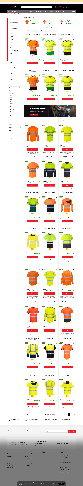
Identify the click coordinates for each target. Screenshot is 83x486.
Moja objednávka (27, 465)
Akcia (15, 95)
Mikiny (12, 36)
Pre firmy (24, 3)
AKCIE (11, 76)
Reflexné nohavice (13, 37)
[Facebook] (64, 443)
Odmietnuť (54, 483)
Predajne (8, 3)
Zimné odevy (11, 23)
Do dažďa (12, 39)
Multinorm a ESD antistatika (14, 22)
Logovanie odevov (10, 465)
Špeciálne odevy (12, 53)
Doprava (8, 460)
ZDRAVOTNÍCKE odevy (63, 467)
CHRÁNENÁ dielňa (10, 467)
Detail (32, 63)
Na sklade (15, 93)
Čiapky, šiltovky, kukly (13, 56)
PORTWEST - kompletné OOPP (65, 469)
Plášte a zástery (12, 54)
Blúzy (11, 42)
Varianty (15, 101)
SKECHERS (61, 460)
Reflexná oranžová (32, 55)
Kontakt (13, 3)
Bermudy (12, 33)
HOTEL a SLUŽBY (13, 65)
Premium (15, 103)
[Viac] (73, 11)
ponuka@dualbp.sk (41, 441)
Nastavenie (48, 483)
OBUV (11, 62)
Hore (28, 414)
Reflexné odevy (12, 25)
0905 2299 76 (58, 6)
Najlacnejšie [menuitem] (34, 30)
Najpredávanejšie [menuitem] (47, 30)
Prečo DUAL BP (9, 456)
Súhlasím (62, 483)
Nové (15, 99)
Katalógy (28, 3)
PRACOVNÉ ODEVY (14, 19)
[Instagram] (67, 443)
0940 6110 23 (40, 445)
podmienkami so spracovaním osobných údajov (60, 433)
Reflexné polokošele (16, 31)
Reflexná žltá (50, 55)
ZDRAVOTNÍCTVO (13, 68)
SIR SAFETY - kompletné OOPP (65, 472)
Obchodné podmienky (28, 461)
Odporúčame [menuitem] (27, 30)
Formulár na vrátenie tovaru (29, 460)
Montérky (11, 21)
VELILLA (15, 115)
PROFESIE (12, 73)
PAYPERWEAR (15, 109)
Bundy (12, 26)
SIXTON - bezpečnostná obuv (64, 464)
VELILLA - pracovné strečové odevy (65, 462)
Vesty (11, 35)
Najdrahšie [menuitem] (40, 30)
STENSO (15, 113)
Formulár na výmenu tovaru (29, 458)
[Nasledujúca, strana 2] (71, 414)
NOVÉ (11, 16)
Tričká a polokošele (14, 28)
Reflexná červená (31, 322)
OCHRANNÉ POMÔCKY (14, 70)
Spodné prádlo (12, 59)
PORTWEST (15, 111)
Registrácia (73, 3)
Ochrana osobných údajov (29, 463)
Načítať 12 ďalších (50, 414)
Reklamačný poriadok (28, 456)
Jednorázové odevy (12, 57)
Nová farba (15, 97)
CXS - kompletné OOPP (63, 457)
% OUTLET (12, 79)
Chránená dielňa (18, 3)
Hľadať (50, 7)
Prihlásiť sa (71, 431)
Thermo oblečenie (12, 51)
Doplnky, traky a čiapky (14, 40)
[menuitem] (9, 11)
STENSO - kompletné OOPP (64, 455)
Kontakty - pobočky (41, 477)
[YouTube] (69, 443)
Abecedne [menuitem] (54, 30)
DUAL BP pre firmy (10, 463)
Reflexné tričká (15, 29)
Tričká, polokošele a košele (14, 50)
